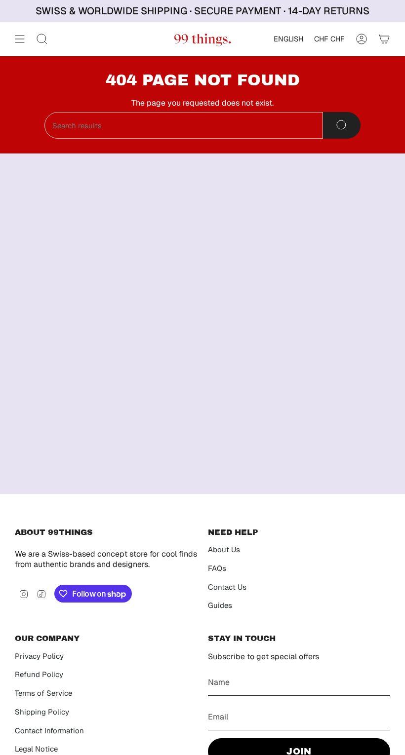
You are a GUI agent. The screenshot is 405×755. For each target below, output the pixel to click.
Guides (220, 605)
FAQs (217, 568)
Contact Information (49, 730)
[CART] (384, 39)
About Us (224, 549)
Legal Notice (36, 749)
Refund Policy (39, 674)
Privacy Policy (39, 656)
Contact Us (227, 587)
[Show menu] (20, 39)
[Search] (342, 125)
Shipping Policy (42, 712)
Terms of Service (43, 693)
